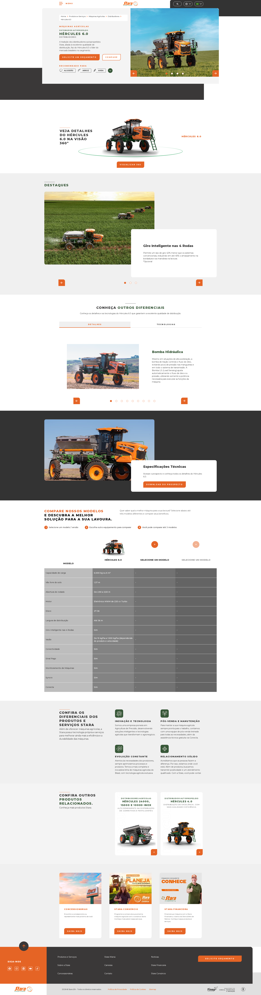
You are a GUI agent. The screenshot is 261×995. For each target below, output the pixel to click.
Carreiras (108, 965)
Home (63, 16)
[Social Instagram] (16, 969)
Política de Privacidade (117, 989)
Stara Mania (109, 957)
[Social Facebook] (9, 969)
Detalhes (95, 324)
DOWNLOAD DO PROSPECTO (164, 484)
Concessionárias (65, 973)
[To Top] (24, 946)
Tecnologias (166, 324)
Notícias (155, 957)
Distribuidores (113, 16)
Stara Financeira (158, 965)
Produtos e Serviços (77, 16)
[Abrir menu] (61, 3)
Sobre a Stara (64, 965)
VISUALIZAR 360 (130, 165)
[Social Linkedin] (23, 969)
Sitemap (152, 989)
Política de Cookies (138, 989)
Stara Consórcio (158, 973)
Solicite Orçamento (220, 959)
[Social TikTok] (37, 969)
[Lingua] (199, 4)
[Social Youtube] (30, 969)
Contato (108, 973)
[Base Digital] (243, 989)
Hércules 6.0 (191, 136)
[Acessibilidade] (188, 4)
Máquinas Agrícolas (97, 16)
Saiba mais (74, 931)
